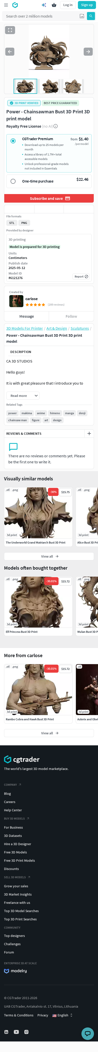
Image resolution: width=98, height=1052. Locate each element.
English (60, 1015)
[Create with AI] (44, 5)
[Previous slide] (9, 52)
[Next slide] (88, 52)
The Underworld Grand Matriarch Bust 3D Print (35, 542)
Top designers (14, 935)
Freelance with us (17, 902)
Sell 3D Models (15, 877)
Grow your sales (16, 886)
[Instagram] (27, 1032)
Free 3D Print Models (19, 860)
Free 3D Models (15, 852)
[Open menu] (6, 5)
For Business (13, 827)
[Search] (91, 16)
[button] (82, 16)
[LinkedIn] (7, 1032)
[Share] (79, 209)
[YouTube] (17, 1032)
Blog (7, 793)
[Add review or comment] (89, 433)
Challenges (12, 944)
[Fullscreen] (10, 30)
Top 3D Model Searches (21, 911)
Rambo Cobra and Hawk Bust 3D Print (30, 719)
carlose (31, 298)
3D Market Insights (18, 894)
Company (10, 784)
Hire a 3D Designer (17, 844)
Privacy (42, 1015)
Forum (9, 952)
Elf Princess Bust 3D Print (21, 632)
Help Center (13, 810)
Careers (9, 802)
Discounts (11, 868)
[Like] (19, 209)
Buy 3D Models (14, 818)
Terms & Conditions (18, 1015)
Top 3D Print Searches (20, 919)
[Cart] (54, 5)
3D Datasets (13, 835)
